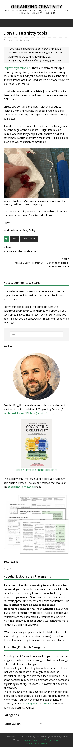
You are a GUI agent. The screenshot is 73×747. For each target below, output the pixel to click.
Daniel (26, 40)
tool (15, 238)
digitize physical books (17, 68)
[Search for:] (36, 334)
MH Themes (41, 736)
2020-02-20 (12, 40)
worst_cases (29, 238)
